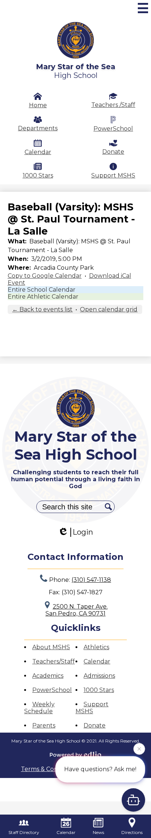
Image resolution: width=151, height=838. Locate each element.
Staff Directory (23, 832)
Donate (113, 151)
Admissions (99, 675)
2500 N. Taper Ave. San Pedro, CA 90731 (76, 610)
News (98, 832)
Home (38, 105)
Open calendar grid (108, 309)
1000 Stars (38, 175)
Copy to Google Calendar (45, 275)
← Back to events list (42, 309)
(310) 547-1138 (91, 579)
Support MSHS (113, 175)
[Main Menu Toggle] (143, 8)
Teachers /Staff (113, 104)
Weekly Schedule (39, 708)
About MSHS (51, 647)
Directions (132, 832)
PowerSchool (113, 128)
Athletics (96, 647)
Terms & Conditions (49, 769)
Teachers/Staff (53, 661)
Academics (47, 675)
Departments (38, 128)
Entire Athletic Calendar (43, 296)
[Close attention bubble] (139, 749)
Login (83, 532)
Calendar (38, 152)
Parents (43, 725)
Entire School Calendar (42, 289)
